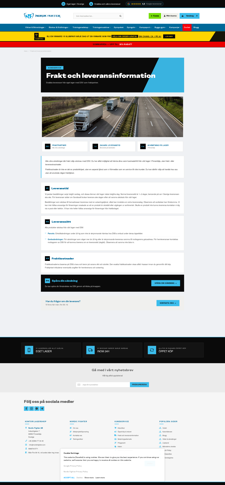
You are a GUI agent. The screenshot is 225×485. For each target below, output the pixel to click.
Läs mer (169, 36)
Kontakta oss (77, 435)
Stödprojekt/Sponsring (81, 432)
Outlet (164, 428)
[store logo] (42, 16)
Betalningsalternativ (125, 439)
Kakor (120, 446)
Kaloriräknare (167, 432)
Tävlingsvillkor (78, 439)
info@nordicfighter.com (37, 445)
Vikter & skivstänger (169, 439)
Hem (25, 51)
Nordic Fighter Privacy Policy (76, 471)
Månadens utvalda (169, 446)
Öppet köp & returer (125, 432)
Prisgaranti (121, 443)
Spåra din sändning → (166, 283)
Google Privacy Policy (73, 466)
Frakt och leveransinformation (128, 435)
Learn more (100, 477)
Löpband (165, 443)
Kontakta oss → (168, 303)
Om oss (75, 428)
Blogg (164, 435)
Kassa (156, 16)
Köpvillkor (121, 428)
